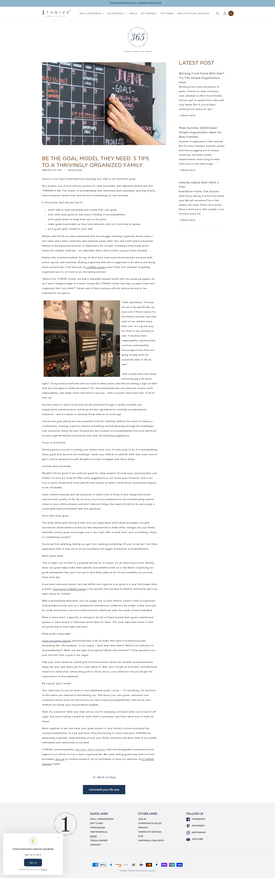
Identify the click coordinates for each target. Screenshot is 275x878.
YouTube (197, 839)
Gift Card (96, 823)
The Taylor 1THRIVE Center (69, 589)
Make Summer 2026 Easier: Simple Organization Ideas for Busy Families (200, 132)
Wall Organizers (101, 819)
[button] (92, 13)
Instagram (199, 832)
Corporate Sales (150, 823)
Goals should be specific (56, 641)
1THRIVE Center (95, 267)
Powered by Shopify (145, 871)
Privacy (143, 828)
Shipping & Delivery (151, 840)
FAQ (140, 836)
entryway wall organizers (90, 750)
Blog (93, 836)
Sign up (60, 759)
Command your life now (104, 789)
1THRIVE (131, 871)
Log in (142, 819)
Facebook (198, 819)
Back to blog (106, 777)
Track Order (98, 840)
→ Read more (187, 116)
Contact (95, 845)
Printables (97, 828)
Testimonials (98, 832)
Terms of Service (149, 832)
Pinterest (198, 826)
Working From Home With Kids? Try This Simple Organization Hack (201, 78)
